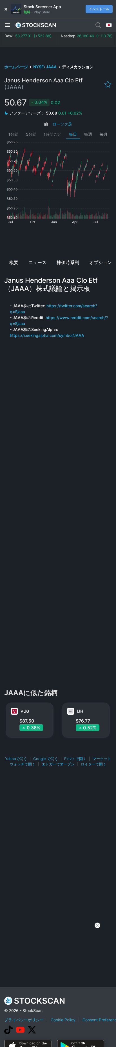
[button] (7, 24)
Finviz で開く (75, 758)
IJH (80, 711)
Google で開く (45, 758)
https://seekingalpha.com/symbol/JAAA (47, 335)
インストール (99, 9)
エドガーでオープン (58, 764)
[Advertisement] (58, 240)
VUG (25, 711)
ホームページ (16, 66)
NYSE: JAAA (45, 66)
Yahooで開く (16, 758)
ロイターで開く (93, 764)
